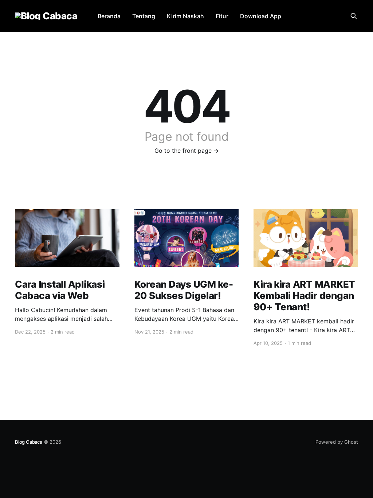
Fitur (222, 16)
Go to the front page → (186, 150)
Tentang (143, 16)
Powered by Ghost (336, 442)
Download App (260, 16)
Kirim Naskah (185, 16)
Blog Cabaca (28, 442)
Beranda (109, 16)
